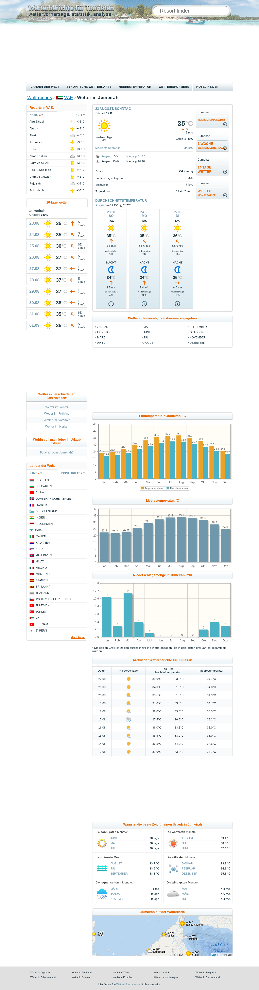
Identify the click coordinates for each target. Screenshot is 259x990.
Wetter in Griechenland (43, 977)
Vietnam (42, 624)
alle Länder (78, 637)
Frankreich (44, 505)
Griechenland (46, 511)
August (100, 205)
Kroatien (43, 542)
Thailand (42, 592)
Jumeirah (36, 142)
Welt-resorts (39, 97)
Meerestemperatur (135, 86)
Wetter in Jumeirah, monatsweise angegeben (162, 318)
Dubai (33, 149)
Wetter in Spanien (81, 977)
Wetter (207, 193)
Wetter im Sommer (57, 420)
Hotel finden (207, 86)
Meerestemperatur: (107, 147)
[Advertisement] (129, 51)
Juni (146, 332)
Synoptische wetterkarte (89, 86)
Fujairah (35, 183)
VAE (68, 97)
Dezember (197, 342)
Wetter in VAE (161, 972)
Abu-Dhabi (37, 121)
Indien (40, 517)
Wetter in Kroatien (123, 977)
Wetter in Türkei (121, 972)
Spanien (42, 580)
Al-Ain (34, 135)
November (198, 337)
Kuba (39, 548)
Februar (103, 332)
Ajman (34, 128)
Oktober (196, 332)
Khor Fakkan (38, 156)
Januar (102, 327)
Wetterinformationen (128, 984)
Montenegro (45, 574)
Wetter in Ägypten (40, 972)
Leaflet (215, 954)
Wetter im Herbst (57, 426)
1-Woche (211, 145)
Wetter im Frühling (56, 413)
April (101, 342)
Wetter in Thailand (82, 972)
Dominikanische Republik (55, 498)
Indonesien (44, 523)
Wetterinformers (174, 86)
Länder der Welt (45, 86)
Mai (146, 327)
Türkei (41, 611)
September (198, 327)
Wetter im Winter (56, 407)
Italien (41, 536)
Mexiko (41, 567)
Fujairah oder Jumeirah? (56, 452)
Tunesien (43, 605)
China (40, 492)
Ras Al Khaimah (40, 169)
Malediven (44, 555)
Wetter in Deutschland (207, 977)
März (101, 337)
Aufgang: (106, 156)
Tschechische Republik (54, 599)
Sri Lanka (43, 586)
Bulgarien (44, 486)
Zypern (41, 630)
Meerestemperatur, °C (162, 500)
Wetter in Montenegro (166, 977)
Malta (40, 561)
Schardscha (38, 190)
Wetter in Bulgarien (206, 972)
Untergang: (131, 156)
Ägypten (42, 479)
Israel (40, 530)
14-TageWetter (205, 169)
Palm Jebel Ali (39, 162)
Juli (146, 337)
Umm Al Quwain (40, 176)
